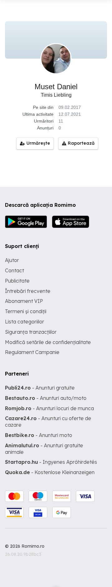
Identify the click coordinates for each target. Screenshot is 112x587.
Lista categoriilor (24, 321)
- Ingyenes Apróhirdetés (51, 462)
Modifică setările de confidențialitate (48, 342)
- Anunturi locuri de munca (49, 408)
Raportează (81, 143)
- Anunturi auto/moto (45, 398)
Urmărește (38, 143)
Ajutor (12, 260)
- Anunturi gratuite (40, 388)
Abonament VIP (24, 301)
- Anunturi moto (38, 435)
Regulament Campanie (32, 352)
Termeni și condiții (25, 311)
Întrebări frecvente (27, 291)
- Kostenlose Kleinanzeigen (50, 472)
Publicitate (17, 281)
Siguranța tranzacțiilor (31, 332)
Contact (14, 270)
